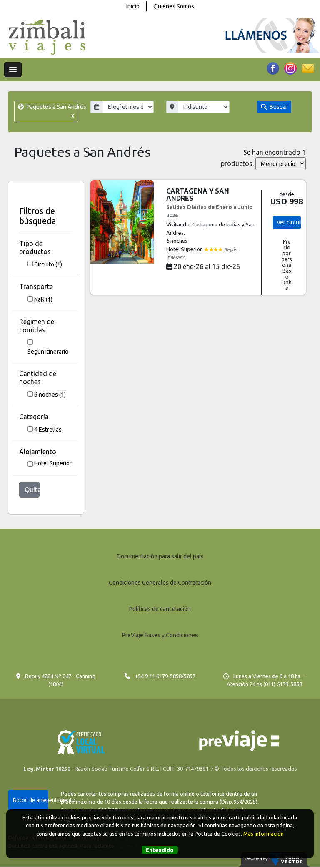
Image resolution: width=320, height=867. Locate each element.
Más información (263, 834)
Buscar (278, 106)
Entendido (160, 850)
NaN (43, 299)
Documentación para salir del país (160, 556)
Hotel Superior (53, 463)
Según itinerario (48, 351)
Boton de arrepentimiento (30, 800)
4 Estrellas (48, 429)
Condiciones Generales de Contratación (160, 582)
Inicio (133, 6)
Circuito (48, 264)
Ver (289, 222)
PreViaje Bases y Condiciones (160, 635)
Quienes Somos (173, 6)
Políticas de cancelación (160, 609)
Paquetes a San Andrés (51, 111)
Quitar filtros (32, 489)
